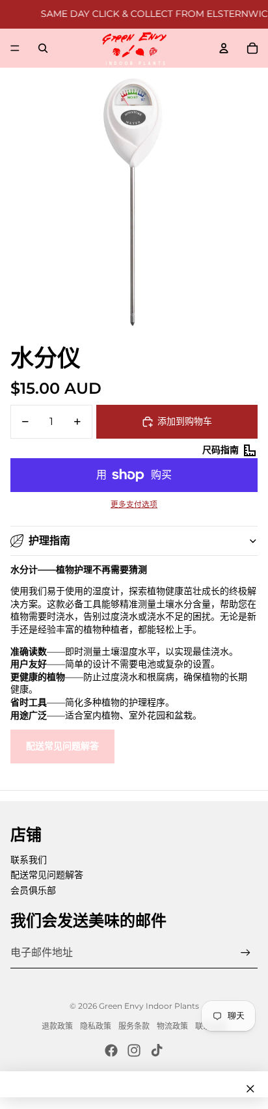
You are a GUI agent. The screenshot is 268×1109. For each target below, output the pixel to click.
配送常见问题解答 (62, 746)
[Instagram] (134, 1050)
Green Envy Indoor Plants (149, 1006)
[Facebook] (111, 1050)
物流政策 (172, 1026)
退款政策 (57, 1026)
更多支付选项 (134, 504)
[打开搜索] (43, 48)
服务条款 (134, 1026)
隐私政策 (95, 1026)
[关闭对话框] (250, 1089)
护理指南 (49, 540)
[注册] (246, 952)
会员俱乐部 (33, 890)
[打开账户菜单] (223, 48)
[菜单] (15, 48)
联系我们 (28, 860)
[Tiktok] (157, 1050)
